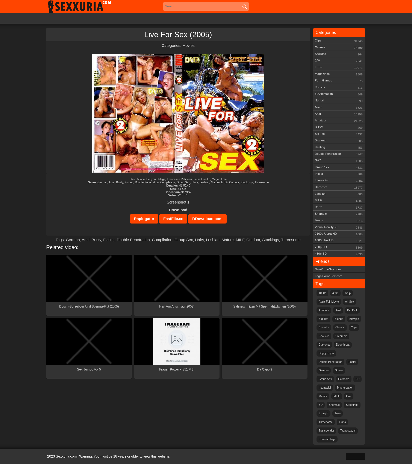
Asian (339, 107)
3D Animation (339, 94)
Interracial (339, 181)
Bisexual (339, 141)
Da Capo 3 (264, 369)
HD (357, 379)
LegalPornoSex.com (328, 276)
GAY (339, 161)
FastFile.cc (173, 219)
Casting (339, 147)
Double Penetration (133, 240)
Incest (339, 174)
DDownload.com (207, 219)
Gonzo (339, 370)
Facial (352, 361)
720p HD (339, 247)
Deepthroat (343, 344)
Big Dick (352, 310)
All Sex (349, 301)
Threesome (291, 240)
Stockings (270, 240)
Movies (188, 45)
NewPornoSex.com (328, 269)
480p (335, 293)
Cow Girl (324, 336)
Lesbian (213, 240)
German (73, 240)
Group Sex (183, 240)
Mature (228, 240)
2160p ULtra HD (339, 234)
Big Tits (339, 134)
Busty (96, 240)
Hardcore (339, 187)
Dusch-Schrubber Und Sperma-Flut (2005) (89, 306)
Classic (340, 327)
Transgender (326, 430)
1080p (322, 293)
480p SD (339, 254)
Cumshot (324, 344)
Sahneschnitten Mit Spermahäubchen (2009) (264, 306)
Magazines (339, 74)
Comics (339, 87)
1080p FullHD (339, 241)
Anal (85, 240)
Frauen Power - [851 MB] (176, 369)
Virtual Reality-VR (339, 227)
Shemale (339, 214)
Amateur (339, 121)
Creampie (341, 336)
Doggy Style (326, 353)
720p (348, 293)
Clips (339, 41)
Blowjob (354, 318)
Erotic (339, 67)
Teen (338, 413)
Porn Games (339, 81)
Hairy (199, 240)
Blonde (339, 318)
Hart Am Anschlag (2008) (176, 306)
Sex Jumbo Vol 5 (89, 369)
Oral (348, 396)
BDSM (339, 127)
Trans (342, 422)
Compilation (162, 240)
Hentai (339, 101)
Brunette (324, 327)
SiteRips (339, 54)
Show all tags (327, 439)
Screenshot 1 (178, 202)
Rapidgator (144, 219)
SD (321, 404)
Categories (325, 32)
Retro (339, 207)
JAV (339, 61)
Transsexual (348, 430)
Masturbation (345, 387)
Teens (339, 221)
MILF (240, 240)
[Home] (85, 6)
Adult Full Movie (329, 301)
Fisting (109, 240)
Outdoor (253, 240)
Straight (323, 413)
